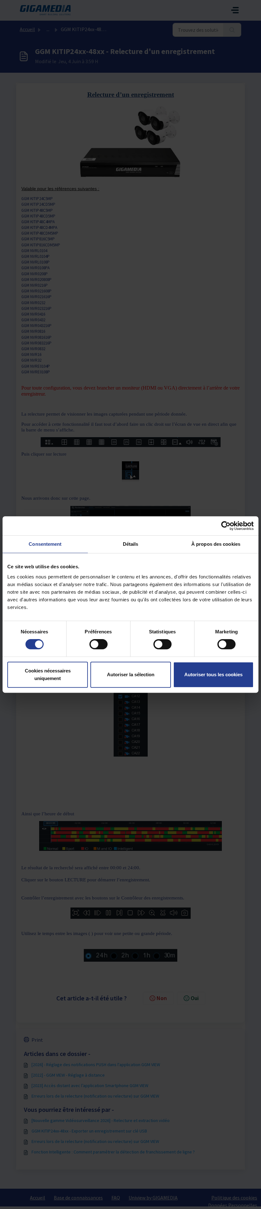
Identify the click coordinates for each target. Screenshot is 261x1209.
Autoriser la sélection (130, 674)
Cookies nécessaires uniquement (48, 674)
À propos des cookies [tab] (215, 544)
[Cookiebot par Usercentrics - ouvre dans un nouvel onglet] (226, 526)
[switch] (98, 644)
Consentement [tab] (45, 544)
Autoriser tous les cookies (213, 674)
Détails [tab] (130, 544)
